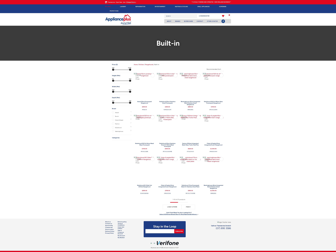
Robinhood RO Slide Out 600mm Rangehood (144, 186)
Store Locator (212, 21)
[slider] (113, 70)
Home (136, 64)
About (169, 21)
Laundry (123, 6)
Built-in (157, 64)
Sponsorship (109, 225)
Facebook (223, 21)
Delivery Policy (109, 231)
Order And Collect (121, 227)
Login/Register (204, 16)
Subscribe (179, 231)
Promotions (114, 11)
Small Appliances (203, 6)
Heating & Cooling (181, 6)
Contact (200, 21)
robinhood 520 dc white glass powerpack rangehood (213, 102)
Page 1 (188, 207)
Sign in (120, 230)
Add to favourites (153, 75)
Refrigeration (140, 6)
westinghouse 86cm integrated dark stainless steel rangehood (213, 187)
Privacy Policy (109, 233)
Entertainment (160, 6)
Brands (177, 21)
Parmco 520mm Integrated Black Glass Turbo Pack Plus (190, 144)
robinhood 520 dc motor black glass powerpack (144, 144)
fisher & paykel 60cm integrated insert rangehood (213, 144)
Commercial (108, 227)
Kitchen (108, 6)
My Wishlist (121, 237)
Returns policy (122, 222)
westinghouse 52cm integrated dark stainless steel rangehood (190, 103)
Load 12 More (172, 207)
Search (194, 16)
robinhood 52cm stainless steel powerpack (167, 102)
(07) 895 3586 (223, 228)
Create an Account (121, 233)
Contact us (108, 223)
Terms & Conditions (121, 224)
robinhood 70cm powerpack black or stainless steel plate (190, 186)
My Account (121, 235)
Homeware (222, 6)
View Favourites (224, 16)
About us (108, 222)
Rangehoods (149, 64)
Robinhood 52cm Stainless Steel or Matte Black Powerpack (167, 145)
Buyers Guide (188, 21)
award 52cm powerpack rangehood (144, 102)
